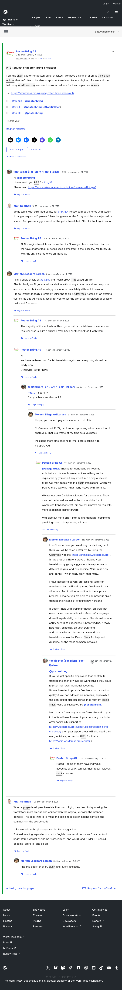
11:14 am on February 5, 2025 (77, 463)
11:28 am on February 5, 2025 (95, 540)
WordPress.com (14, 936)
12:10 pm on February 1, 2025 (56, 238)
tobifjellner (51, 107)
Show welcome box (105, 31)
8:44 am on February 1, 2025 (59, 274)
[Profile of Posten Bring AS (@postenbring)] (10, 53)
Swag (97, 926)
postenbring (34, 101)
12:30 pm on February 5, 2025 (92, 758)
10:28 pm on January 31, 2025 (45, 206)
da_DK (17, 113)
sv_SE (39, 58)
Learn (66, 909)
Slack (87, 637)
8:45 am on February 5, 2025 (66, 861)
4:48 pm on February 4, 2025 (89, 387)
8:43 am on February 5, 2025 (81, 415)
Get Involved (100, 909)
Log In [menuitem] (106, 3)
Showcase (39, 909)
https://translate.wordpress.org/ (90, 554)
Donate (98, 920)
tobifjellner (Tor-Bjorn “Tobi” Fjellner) (37, 171)
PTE (8, 67)
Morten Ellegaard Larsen (29, 273)
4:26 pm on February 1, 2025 (45, 802)
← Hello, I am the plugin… (21, 888)
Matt (7, 942)
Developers (69, 920)
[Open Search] (107, 12)
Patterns (38, 926)
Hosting (7, 920)
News (6, 915)
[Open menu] (117, 12)
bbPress (9, 948)
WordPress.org (26, 85)
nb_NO (49, 58)
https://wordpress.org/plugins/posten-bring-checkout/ (42, 93)
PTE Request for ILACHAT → (98, 888)
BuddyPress (11, 953)
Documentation (72, 915)
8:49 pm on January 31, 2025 (75, 172)
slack (59, 773)
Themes (37, 915)
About (6, 909)
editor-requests (16, 128)
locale (105, 699)
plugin (20, 75)
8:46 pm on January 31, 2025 (29, 55)
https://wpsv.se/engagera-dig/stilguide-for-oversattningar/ (62, 187)
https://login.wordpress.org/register (69, 741)
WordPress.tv (72, 926)
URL (83, 736)
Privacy (7, 926)
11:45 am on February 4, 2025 (56, 350)
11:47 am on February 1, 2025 (56, 321)
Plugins (37, 920)
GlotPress (80, 293)
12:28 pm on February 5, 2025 (101, 662)
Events (96, 915)
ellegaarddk (51, 468)
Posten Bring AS (26, 51)
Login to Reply (15, 149)
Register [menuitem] (116, 3)
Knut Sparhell (22, 205)
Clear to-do (35, 149)
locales (95, 85)
